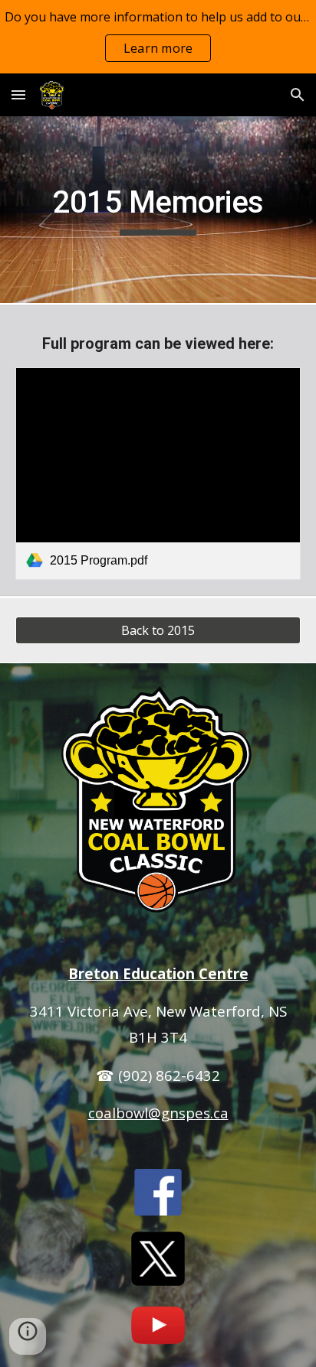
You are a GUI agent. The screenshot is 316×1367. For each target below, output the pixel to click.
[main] (158, 209)
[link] (158, 474)
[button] (18, 94)
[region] (158, 36)
